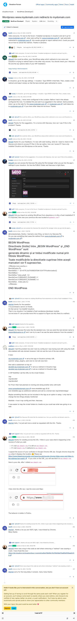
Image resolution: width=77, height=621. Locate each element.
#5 (74, 120)
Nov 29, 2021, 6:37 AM (24, 97)
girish (10, 212)
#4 (74, 97)
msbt (9, 56)
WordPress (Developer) (17, 21)
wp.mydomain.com (15, 359)
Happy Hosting (12, 68)
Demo (61, 4)
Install (72, 4)
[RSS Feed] (56, 21)
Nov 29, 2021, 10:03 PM (29, 212)
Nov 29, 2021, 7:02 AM (24, 139)
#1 (74, 33)
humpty (10, 78)
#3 (74, 78)
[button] (3, 618)
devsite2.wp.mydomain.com (18, 369)
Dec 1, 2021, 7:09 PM (24, 231)
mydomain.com (23, 40)
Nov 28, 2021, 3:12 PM (25, 78)
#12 (74, 346)
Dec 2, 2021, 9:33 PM (24, 420)
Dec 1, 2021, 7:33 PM (28, 327)
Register (7, 608)
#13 (74, 420)
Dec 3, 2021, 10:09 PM (24, 527)
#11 (74, 327)
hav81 (10, 33)
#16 (74, 546)
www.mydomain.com (15, 38)
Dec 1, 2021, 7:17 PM (24, 301)
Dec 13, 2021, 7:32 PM (24, 569)
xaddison (11, 346)
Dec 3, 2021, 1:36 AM (28, 437)
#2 (74, 56)
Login (14, 608)
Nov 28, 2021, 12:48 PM (30, 56)
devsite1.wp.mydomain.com (18, 367)
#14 (74, 437)
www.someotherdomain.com (18, 388)
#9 (74, 231)
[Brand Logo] (5, 4)
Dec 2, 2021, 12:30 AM (26, 346)
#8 (74, 212)
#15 (74, 527)
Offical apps (40, 4)
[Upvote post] (70, 47)
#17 (74, 569)
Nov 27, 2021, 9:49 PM (24, 33)
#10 (74, 301)
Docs (67, 4)
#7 (74, 160)
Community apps (52, 4)
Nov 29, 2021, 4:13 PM (25, 160)
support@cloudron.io (15, 332)
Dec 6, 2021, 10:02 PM (28, 546)
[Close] (72, 587)
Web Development (22, 68)
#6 (74, 139)
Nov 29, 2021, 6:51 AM (24, 120)
